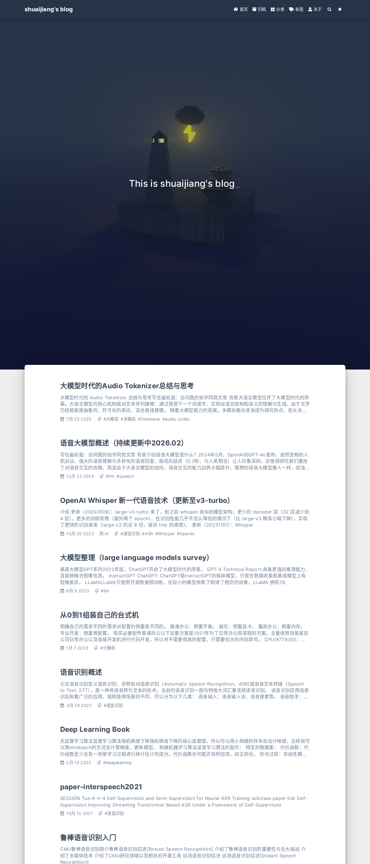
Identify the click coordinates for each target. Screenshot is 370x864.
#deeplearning (117, 762)
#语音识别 (130, 533)
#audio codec (176, 419)
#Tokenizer (149, 419)
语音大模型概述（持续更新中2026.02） (124, 443)
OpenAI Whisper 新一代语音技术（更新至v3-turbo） (147, 500)
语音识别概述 (81, 672)
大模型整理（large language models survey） (137, 557)
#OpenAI (186, 533)
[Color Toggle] (340, 9)
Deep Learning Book (95, 729)
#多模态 (128, 419)
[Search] (329, 9)
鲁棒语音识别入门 (88, 837)
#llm (110, 476)
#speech (125, 476)
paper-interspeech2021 (101, 787)
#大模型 (111, 419)
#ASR (147, 533)
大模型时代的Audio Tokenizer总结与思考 (127, 386)
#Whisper (165, 533)
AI (107, 533)
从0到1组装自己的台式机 (99, 615)
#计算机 (107, 647)
